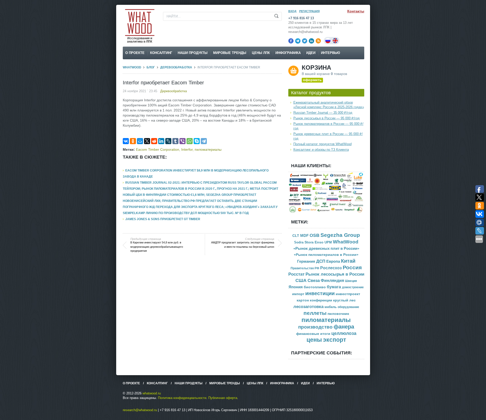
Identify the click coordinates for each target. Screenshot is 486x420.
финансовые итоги (313, 334)
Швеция (351, 281)
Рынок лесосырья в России (335, 274)
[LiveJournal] (168, 141)
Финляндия (332, 280)
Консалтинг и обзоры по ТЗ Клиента (321, 149)
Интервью (330, 53)
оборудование (348, 307)
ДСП (320, 261)
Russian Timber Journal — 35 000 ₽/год (322, 112)
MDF (304, 235)
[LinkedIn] (311, 41)
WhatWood (132, 67)
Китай (348, 261)
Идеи (310, 53)
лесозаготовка (308, 306)
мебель (331, 307)
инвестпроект (348, 294)
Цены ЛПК (261, 53)
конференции (321, 300)
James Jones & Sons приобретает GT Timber (162, 219)
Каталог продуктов (311, 92)
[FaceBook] (291, 41)
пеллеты (315, 313)
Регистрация (309, 11)
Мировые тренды (229, 53)
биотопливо (315, 287)
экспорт (334, 340)
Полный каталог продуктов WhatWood (322, 144)
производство (315, 327)
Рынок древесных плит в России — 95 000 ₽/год (328, 136)
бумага (334, 287)
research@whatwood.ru (140, 410)
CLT (295, 236)
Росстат (296, 274)
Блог (151, 67)
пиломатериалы (208, 149)
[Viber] (182, 141)
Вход (292, 11)
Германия (306, 261)
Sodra (298, 242)
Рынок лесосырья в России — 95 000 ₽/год (326, 118)
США (301, 280)
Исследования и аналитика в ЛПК (139, 39)
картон (303, 300)
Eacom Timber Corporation (157, 149)
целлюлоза (343, 333)
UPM (328, 242)
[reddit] (154, 141)
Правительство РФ (305, 268)
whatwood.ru (152, 393)
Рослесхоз (331, 268)
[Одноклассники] (133, 141)
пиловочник (338, 314)
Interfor (187, 149)
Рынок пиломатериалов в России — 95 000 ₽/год (328, 126)
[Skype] (197, 141)
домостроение (353, 287)
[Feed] (318, 41)
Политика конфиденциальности (182, 398)
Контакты (355, 11)
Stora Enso (314, 242)
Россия (352, 267)
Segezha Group (340, 235)
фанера (344, 326)
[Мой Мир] (140, 141)
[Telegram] (297, 41)
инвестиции (320, 293)
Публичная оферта (222, 398)
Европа (333, 261)
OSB (314, 235)
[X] (147, 141)
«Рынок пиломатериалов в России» (326, 255)
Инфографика (288, 53)
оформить (312, 80)
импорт (298, 294)
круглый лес (344, 300)
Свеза (314, 280)
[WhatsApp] (190, 141)
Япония (296, 287)
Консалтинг (161, 53)
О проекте (135, 53)
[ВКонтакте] (126, 141)
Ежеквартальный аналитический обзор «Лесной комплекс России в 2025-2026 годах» (328, 105)
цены (314, 340)
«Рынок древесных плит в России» (326, 248)
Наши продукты (193, 53)
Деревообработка (176, 67)
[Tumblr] (175, 141)
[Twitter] (304, 41)
